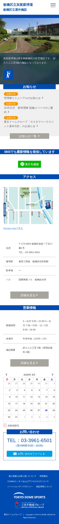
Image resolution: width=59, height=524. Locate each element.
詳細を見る (28, 295)
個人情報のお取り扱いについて (22, 476)
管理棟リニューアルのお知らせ (22, 98)
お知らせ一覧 (28, 136)
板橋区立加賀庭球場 (18, 4)
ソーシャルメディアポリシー (20, 486)
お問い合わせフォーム (30, 453)
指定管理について (44, 486)
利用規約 (44, 476)
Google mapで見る (13, 228)
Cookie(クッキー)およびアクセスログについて (28, 481)
